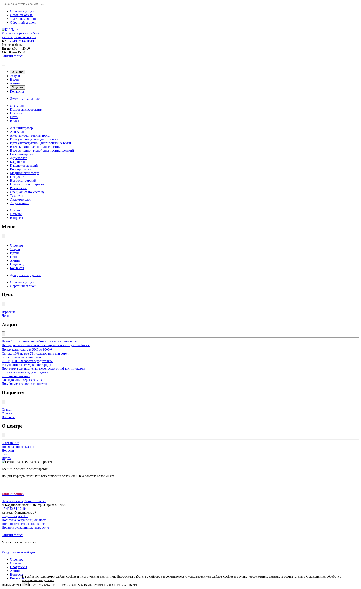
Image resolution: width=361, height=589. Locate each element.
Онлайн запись (12, 56)
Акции (15, 83)
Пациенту (18, 87)
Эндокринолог (20, 199)
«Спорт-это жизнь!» (16, 376)
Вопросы (16, 218)
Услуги (15, 76)
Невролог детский (23, 180)
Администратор (21, 128)
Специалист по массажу (27, 192)
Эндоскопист (19, 203)
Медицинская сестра (24, 173)
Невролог (17, 177)
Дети (5, 315)
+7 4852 (14, 508)
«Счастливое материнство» (21, 357)
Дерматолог (18, 158)
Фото (14, 117)
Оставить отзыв (21, 15)
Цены (14, 256)
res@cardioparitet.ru (15, 516)
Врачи (14, 79)
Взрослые (8, 312)
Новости (16, 113)
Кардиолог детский (24, 165)
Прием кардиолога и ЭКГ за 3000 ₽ (27, 349)
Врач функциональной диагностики (36, 146)
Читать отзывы (12, 501)
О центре (17, 71)
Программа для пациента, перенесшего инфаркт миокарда (43, 368)
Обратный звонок (23, 22)
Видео (14, 121)
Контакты (17, 91)
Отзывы (16, 214)
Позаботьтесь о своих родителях (25, 383)
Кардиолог (17, 162)
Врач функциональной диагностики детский (42, 150)
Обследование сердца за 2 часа (24, 380)
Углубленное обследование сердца (26, 365)
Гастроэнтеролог (22, 154)
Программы (18, 567)
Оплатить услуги (22, 11)
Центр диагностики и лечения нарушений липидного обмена (46, 345)
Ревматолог (18, 188)
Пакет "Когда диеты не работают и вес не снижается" (40, 341)
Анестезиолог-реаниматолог (30, 135)
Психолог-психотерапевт (28, 184)
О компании (19, 105)
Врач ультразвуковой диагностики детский (40, 143)
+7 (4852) (21, 41)
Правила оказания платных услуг (26, 527)
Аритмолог (18, 131)
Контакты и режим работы (21, 33)
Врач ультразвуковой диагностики (34, 139)
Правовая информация (26, 109)
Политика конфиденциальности (24, 520)
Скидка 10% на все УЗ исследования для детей (35, 353)
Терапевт (16, 195)
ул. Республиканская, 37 (19, 37)
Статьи (15, 210)
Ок (25, 584)
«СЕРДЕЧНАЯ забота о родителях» (27, 361)
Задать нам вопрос (23, 18)
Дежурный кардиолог (25, 98)
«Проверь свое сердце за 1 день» (25, 372)
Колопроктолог (21, 169)
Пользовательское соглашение (23, 523)
